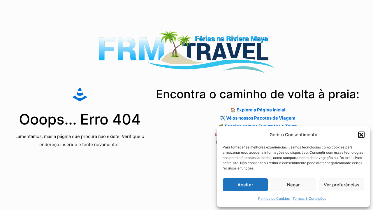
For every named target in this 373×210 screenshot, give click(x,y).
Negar (293, 185)
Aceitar (245, 185)
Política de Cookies (274, 198)
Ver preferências (341, 185)
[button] (361, 135)
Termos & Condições (309, 198)
